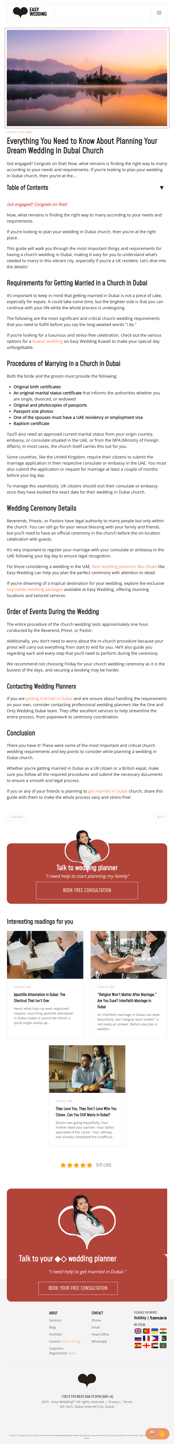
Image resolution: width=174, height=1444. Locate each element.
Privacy (114, 1402)
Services (55, 1320)
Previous (17, 817)
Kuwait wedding (47, 341)
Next (159, 817)
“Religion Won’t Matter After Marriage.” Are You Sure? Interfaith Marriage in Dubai (127, 1001)
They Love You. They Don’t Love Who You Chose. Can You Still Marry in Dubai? (86, 1112)
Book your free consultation (78, 1288)
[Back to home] (30, 13)
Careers (64, 1341)
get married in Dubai (108, 791)
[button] (159, 13)
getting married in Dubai (49, 698)
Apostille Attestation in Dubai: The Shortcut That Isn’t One (39, 998)
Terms (128, 1402)
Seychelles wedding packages (35, 589)
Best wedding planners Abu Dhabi (124, 566)
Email (96, 1327)
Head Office (100, 1334)
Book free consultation (87, 890)
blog (28, 132)
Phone (96, 1320)
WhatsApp (99, 1341)
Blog (52, 1327)
